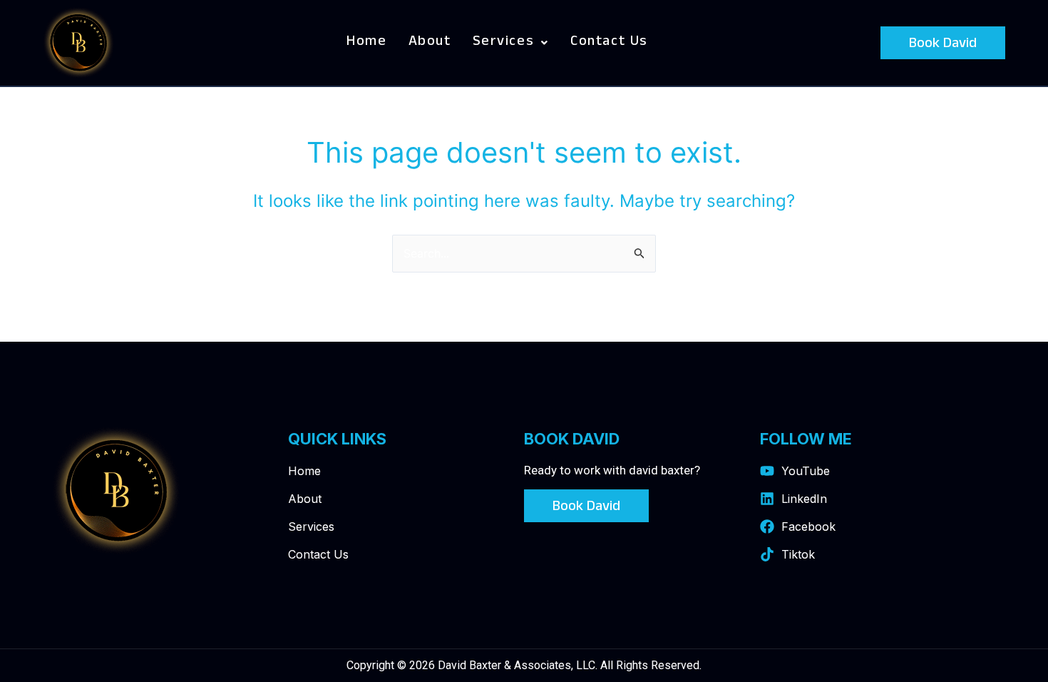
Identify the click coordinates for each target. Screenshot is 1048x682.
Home (366, 42)
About (430, 42)
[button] (511, 43)
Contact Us (609, 42)
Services (504, 42)
